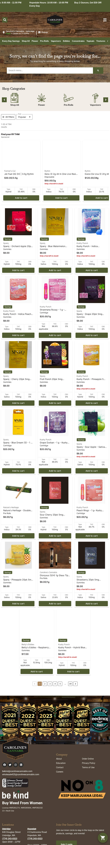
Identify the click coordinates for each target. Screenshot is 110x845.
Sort (19, 114)
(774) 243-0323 (9, 838)
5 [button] (60, 684)
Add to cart (21, 197)
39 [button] (70, 684)
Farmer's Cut (9, 171)
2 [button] (44, 684)
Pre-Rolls (68, 105)
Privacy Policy (88, 763)
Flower (41, 105)
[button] (25, 32)
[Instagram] (15, 764)
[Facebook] (4, 764)
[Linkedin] (21, 764)
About (59, 758)
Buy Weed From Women (22, 803)
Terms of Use (88, 767)
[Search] (98, 70)
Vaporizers (95, 105)
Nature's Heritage (11, 507)
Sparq (6, 243)
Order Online (88, 758)
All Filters (10, 117)
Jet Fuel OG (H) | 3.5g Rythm (19, 174)
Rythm (47, 171)
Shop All (14, 105)
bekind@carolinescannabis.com (17, 771)
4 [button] (55, 684)
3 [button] (50, 684)
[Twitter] (10, 764)
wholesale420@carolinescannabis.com (20, 774)
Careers (59, 771)
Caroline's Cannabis (48, 572)
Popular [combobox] (22, 117)
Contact (59, 767)
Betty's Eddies (28, 644)
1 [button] (39, 684)
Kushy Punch (82, 243)
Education (61, 763)
